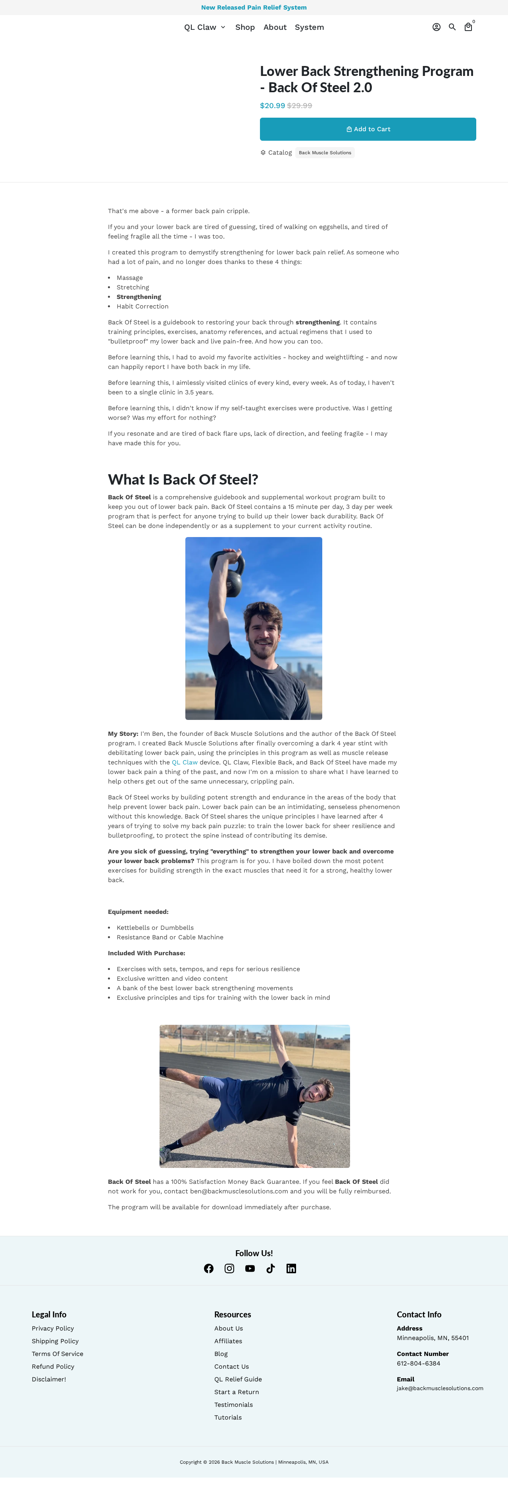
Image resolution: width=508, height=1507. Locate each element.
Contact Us (231, 1366)
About (275, 27)
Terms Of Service (57, 1354)
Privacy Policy (53, 1328)
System (309, 27)
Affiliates (228, 1341)
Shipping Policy (55, 1341)
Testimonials (233, 1404)
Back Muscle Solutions (325, 152)
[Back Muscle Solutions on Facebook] (209, 1268)
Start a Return (236, 1392)
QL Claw (205, 27)
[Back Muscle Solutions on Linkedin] (291, 1268)
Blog (221, 1354)
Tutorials (228, 1417)
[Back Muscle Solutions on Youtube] (250, 1268)
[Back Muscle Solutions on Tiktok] (270, 1268)
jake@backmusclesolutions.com (440, 1388)
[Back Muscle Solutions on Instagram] (229, 1268)
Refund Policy (53, 1366)
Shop (245, 27)
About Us (228, 1328)
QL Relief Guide (238, 1379)
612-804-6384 (419, 1363)
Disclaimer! (49, 1379)
